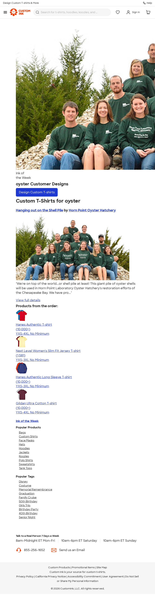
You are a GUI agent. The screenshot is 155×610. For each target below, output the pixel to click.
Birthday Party (28, 509)
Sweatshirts (27, 464)
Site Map (101, 567)
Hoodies (24, 448)
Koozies (24, 456)
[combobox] (72, 12)
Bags (22, 432)
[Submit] (37, 12)
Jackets (24, 452)
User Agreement (112, 576)
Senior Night (27, 517)
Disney (23, 481)
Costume (25, 485)
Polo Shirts (26, 460)
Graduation (26, 493)
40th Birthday (28, 513)
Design (37, 192)
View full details (28, 300)
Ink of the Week (27, 421)
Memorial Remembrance (35, 489)
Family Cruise (27, 497)
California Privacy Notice (50, 576)
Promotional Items (83, 567)
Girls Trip (24, 505)
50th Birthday (28, 501)
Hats (22, 444)
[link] (20, 12)
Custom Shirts (28, 436)
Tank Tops (25, 468)
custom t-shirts (95, 572)
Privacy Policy (25, 576)
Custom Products (59, 567)
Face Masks (26, 440)
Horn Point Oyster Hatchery (92, 210)
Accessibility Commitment (84, 576)
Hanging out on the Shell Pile (39, 210)
